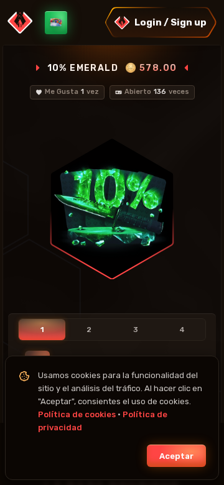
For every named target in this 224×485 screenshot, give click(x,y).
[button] (161, 22)
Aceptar (176, 456)
